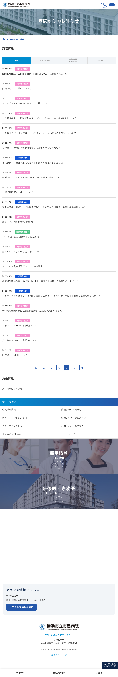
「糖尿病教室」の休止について (18, 192)
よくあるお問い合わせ (13, 434)
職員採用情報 (9, 409)
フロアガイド (98, 673)
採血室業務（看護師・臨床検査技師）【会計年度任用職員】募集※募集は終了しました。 (47, 207)
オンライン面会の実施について (18, 222)
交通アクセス (59, 673)
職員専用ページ (59, 655)
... (44, 368)
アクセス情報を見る (22, 607)
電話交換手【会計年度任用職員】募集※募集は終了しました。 (33, 162)
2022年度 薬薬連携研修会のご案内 (20, 236)
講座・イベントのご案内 (14, 418)
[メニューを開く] (112, 4)
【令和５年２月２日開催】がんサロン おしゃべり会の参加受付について (39, 118)
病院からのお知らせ (71, 409)
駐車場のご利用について (14, 355)
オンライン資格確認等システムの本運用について (26, 266)
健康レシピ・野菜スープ (73, 418)
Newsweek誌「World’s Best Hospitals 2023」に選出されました (35, 74)
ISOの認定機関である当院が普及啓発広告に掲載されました (32, 310)
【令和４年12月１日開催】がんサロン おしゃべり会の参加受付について (39, 133)
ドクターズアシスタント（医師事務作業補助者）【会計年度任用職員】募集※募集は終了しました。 (52, 296)
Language (19, 673)
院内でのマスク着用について (16, 88)
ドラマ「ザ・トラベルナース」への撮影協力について (29, 103)
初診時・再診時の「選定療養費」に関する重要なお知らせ (31, 148)
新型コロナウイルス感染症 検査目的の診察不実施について (31, 177)
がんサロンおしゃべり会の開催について (22, 251)
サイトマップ (68, 434)
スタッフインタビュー (13, 426)
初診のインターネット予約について (20, 325)
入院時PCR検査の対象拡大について (20, 340)
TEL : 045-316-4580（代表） (59, 635)
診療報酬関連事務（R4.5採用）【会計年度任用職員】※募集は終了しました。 (41, 281)
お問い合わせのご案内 (72, 426)
